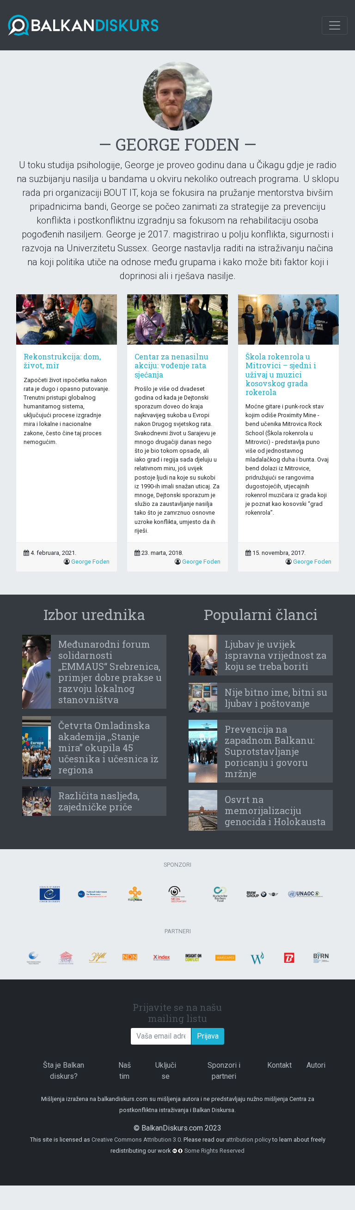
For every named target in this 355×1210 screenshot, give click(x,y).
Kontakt (279, 1065)
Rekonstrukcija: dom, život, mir (62, 361)
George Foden (90, 561)
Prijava (208, 1036)
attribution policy (248, 1139)
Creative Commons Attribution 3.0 (136, 1139)
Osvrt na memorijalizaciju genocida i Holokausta (275, 810)
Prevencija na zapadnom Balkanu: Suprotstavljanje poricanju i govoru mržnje (270, 751)
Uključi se (165, 1071)
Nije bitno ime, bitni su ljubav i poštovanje (276, 697)
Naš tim (124, 1071)
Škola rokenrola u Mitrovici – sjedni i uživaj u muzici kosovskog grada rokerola (280, 374)
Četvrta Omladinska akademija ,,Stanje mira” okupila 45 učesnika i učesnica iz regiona (108, 747)
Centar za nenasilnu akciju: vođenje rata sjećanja (171, 365)
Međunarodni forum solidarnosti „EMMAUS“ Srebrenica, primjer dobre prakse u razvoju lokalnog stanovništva (110, 671)
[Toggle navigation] (335, 25)
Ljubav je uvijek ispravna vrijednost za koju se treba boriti (275, 655)
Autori (315, 1065)
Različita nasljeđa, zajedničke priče (99, 801)
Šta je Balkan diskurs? (63, 1071)
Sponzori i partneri (224, 1071)
